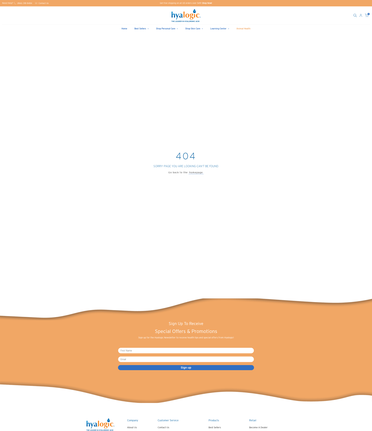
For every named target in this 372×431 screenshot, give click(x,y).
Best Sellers (215, 427)
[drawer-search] (355, 15)
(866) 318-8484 (24, 3)
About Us (132, 427)
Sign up (186, 367)
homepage (196, 172)
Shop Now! (207, 3)
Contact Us (44, 3)
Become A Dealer (258, 427)
